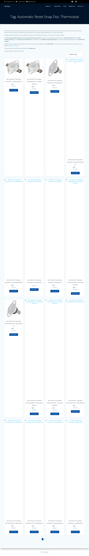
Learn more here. (14, 45)
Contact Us (80, 6)
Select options (14, 90)
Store (64, 6)
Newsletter (72, 6)
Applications (57, 6)
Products (48, 6)
